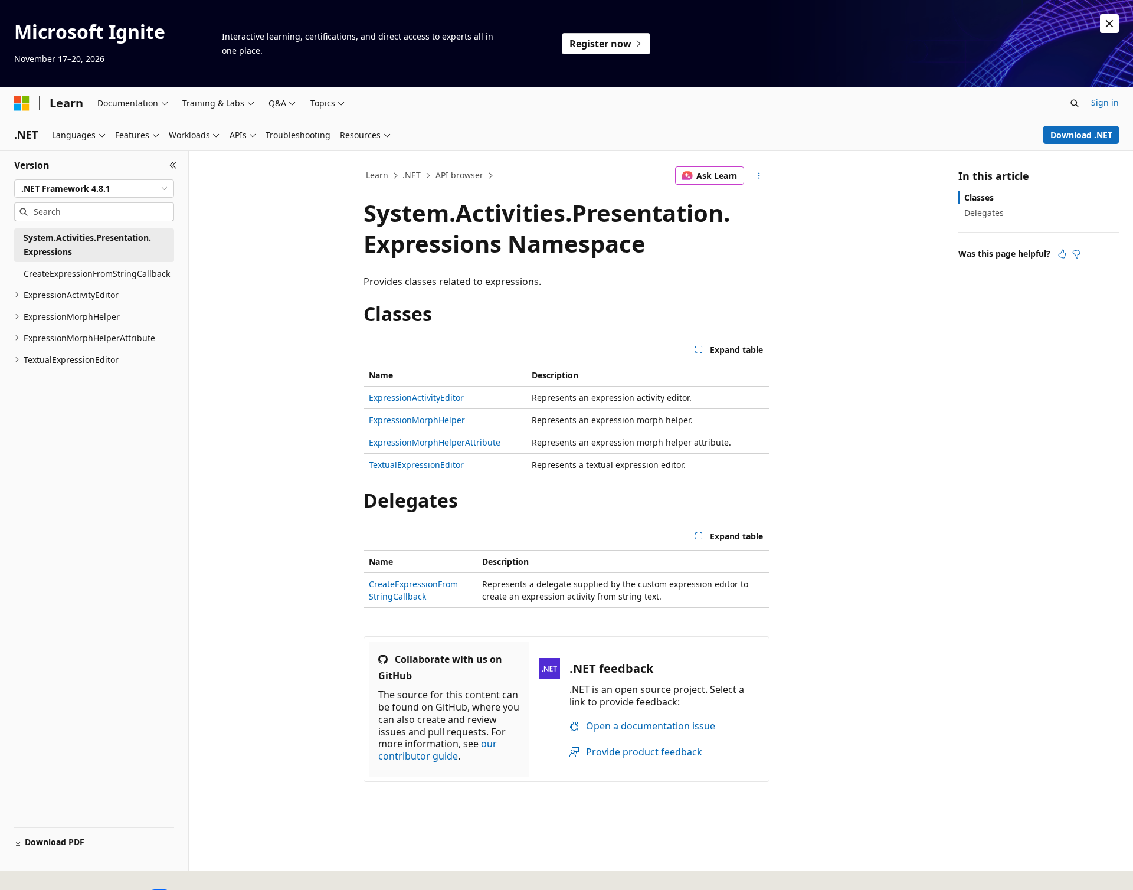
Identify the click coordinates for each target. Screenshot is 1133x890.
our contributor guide (437, 750)
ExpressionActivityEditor (416, 397)
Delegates (984, 212)
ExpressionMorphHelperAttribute (434, 442)
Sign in (1105, 102)
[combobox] (94, 188)
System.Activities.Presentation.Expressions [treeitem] (87, 245)
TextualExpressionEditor (416, 464)
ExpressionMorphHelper (417, 420)
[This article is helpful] (1062, 254)
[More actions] (759, 175)
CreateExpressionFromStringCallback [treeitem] (97, 273)
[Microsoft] (22, 103)
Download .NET (1081, 134)
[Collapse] (173, 165)
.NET (411, 175)
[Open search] (1074, 103)
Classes (979, 197)
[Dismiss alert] (1109, 23)
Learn (377, 175)
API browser (459, 175)
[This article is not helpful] (1076, 254)
